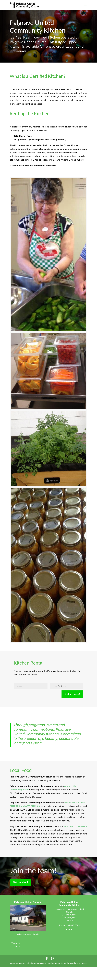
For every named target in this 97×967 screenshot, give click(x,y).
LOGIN (69, 930)
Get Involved (20, 882)
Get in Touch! (72, 694)
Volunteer (15, 943)
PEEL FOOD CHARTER (75, 826)
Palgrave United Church (28, 934)
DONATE (15, 947)
